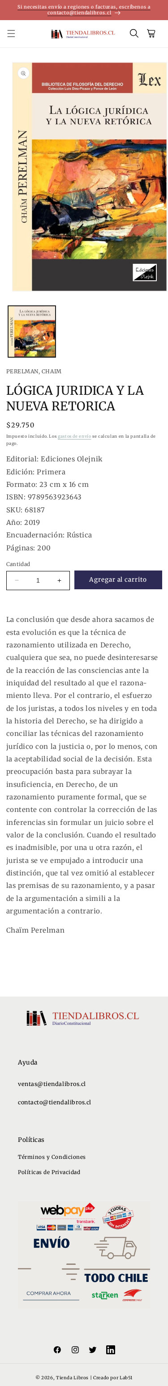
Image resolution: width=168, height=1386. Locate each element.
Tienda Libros (72, 1378)
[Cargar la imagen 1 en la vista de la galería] (32, 331)
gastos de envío (74, 436)
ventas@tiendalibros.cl (52, 1084)
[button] (16, 34)
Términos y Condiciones (52, 1157)
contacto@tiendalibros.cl (54, 1102)
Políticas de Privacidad (49, 1172)
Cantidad (18, 564)
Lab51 (126, 1378)
